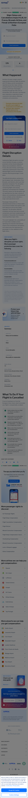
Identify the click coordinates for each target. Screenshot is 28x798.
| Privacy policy (16, 785)
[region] (14, 786)
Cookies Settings (14, 795)
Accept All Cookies (14, 790)
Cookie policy (9, 785)
